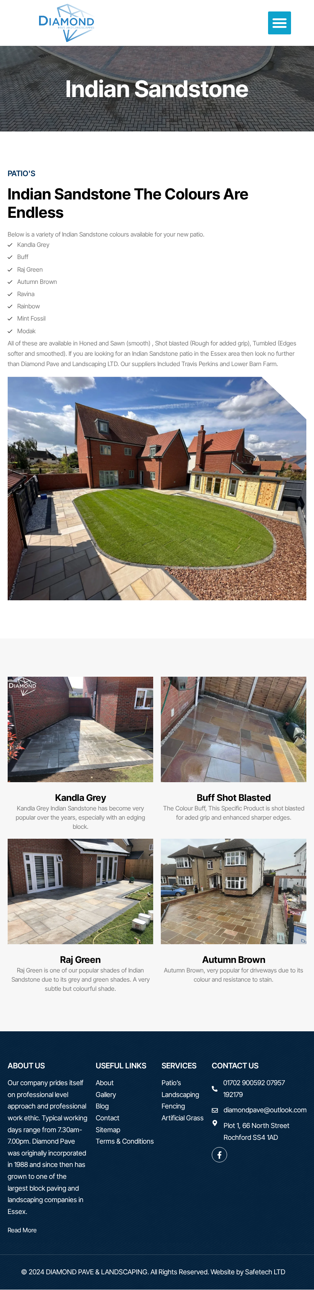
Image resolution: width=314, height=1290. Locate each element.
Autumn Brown (233, 959)
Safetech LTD (265, 1272)
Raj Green (80, 959)
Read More (22, 1230)
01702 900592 (244, 1083)
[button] (279, 22)
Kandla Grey (80, 797)
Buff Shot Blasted (234, 797)
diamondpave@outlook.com (265, 1110)
